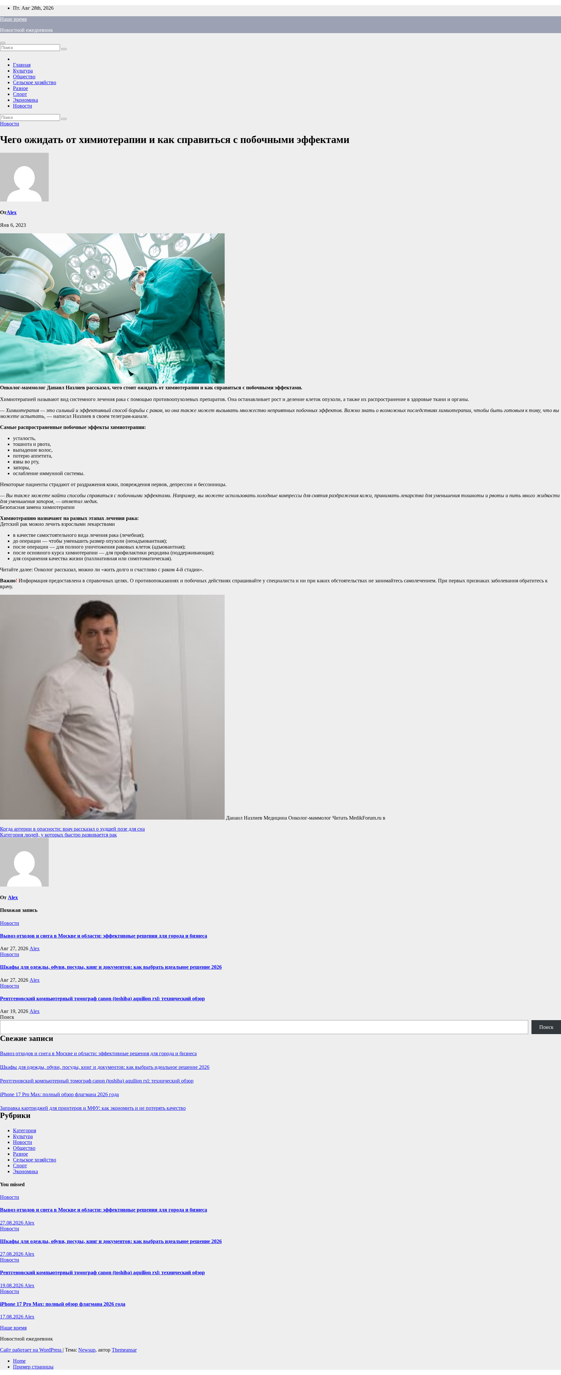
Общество (24, 76)
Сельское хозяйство (34, 82)
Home (19, 1361)
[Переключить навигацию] (2, 43)
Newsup (86, 1350)
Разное (20, 88)
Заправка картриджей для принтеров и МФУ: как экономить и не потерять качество (93, 1108)
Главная (22, 65)
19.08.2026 (12, 1285)
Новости (22, 106)
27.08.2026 (12, 1223)
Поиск (7, 1017)
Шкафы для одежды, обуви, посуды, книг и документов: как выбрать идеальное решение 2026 (111, 967)
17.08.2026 (12, 1316)
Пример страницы (33, 1366)
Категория (24, 1130)
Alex (11, 212)
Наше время (13, 19)
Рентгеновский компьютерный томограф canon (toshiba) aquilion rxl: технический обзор (102, 998)
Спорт (20, 94)
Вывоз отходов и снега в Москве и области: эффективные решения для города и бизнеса (103, 936)
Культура (23, 70)
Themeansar (124, 1350)
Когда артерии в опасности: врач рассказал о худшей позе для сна (72, 829)
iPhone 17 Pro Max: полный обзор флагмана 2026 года (59, 1094)
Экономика (25, 100)
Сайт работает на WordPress (31, 1350)
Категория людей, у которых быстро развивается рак (58, 834)
